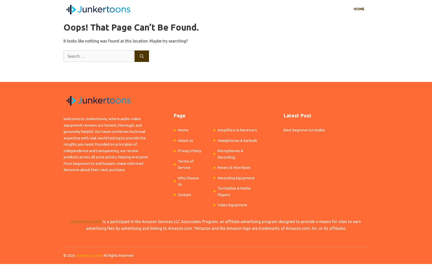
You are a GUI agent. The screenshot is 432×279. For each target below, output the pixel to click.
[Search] (141, 56)
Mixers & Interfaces (234, 167)
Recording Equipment (236, 178)
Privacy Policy (189, 151)
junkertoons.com (86, 221)
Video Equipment (232, 205)
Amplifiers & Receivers (237, 130)
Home (359, 9)
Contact (184, 195)
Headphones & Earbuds (237, 140)
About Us (185, 140)
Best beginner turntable (304, 130)
